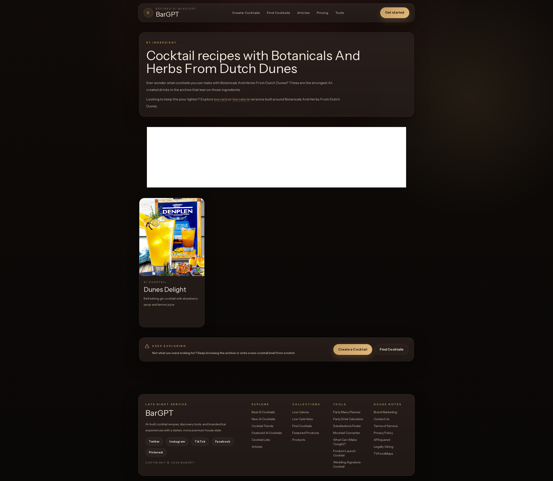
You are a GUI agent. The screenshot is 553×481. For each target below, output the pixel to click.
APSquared (382, 440)
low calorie (241, 99)
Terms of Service (386, 426)
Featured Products (305, 433)
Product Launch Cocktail (344, 453)
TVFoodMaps (383, 454)
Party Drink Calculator (348, 419)
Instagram (177, 441)
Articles (303, 13)
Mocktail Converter (346, 433)
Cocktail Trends (262, 426)
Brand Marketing (385, 412)
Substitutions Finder (347, 426)
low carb (220, 99)
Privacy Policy (383, 433)
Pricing (322, 13)
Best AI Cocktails (263, 412)
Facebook (222, 441)
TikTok (200, 441)
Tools (339, 13)
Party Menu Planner (347, 412)
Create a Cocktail (352, 349)
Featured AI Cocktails (267, 433)
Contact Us (381, 419)
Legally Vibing (383, 447)
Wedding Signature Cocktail (347, 464)
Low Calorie (300, 412)
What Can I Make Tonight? (345, 442)
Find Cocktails (278, 13)
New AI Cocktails (263, 419)
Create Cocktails (246, 13)
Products (298, 440)
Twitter (154, 441)
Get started (394, 12)
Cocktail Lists (261, 440)
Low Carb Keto (302, 419)
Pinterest (156, 452)
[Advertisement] (276, 157)
